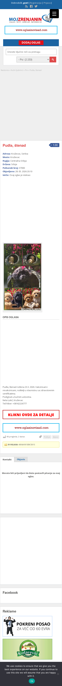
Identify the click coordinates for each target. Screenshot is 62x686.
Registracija (35, 2)
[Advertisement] (31, 104)
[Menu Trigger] (54, 13)
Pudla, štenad (14, 145)
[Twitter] (35, 6)
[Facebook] (31, 6)
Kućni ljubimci (17, 70)
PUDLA (47, 437)
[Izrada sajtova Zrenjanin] (27, 635)
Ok (31, 681)
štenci (55, 437)
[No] (58, 674)
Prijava (47, 2)
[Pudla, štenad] (22, 277)
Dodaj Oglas (31, 42)
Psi (26, 70)
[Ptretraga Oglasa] (53, 59)
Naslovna (5, 70)
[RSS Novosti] (26, 6)
